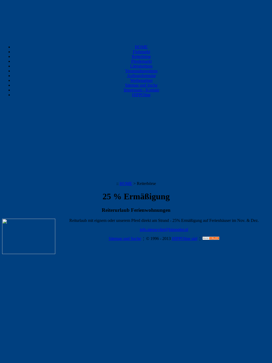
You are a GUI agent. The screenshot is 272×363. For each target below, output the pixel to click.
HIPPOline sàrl (184, 238)
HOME (141, 47)
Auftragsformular (141, 75)
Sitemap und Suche (141, 85)
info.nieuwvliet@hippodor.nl (164, 229)
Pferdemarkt (141, 61)
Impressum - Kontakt (141, 90)
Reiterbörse (141, 56)
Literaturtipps (141, 66)
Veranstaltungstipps (141, 71)
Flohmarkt (141, 51)
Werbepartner (141, 80)
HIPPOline (141, 94)
